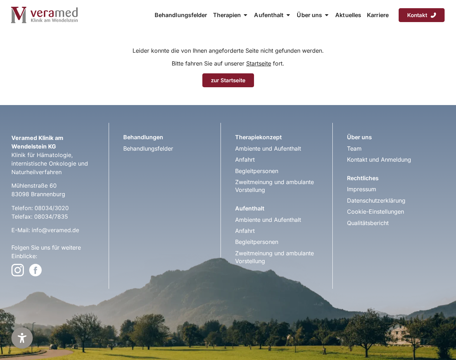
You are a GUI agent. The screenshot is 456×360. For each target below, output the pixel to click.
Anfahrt (245, 159)
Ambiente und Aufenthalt (268, 148)
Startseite (258, 63)
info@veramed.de (55, 230)
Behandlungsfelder (148, 148)
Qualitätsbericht (368, 222)
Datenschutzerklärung (376, 200)
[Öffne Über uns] (327, 15)
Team (354, 148)
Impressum (361, 189)
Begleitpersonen (256, 170)
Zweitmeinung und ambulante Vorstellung (274, 185)
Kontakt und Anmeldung (379, 159)
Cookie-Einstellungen (375, 211)
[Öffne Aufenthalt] (288, 15)
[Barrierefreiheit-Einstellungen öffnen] (22, 338)
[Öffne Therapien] (245, 15)
